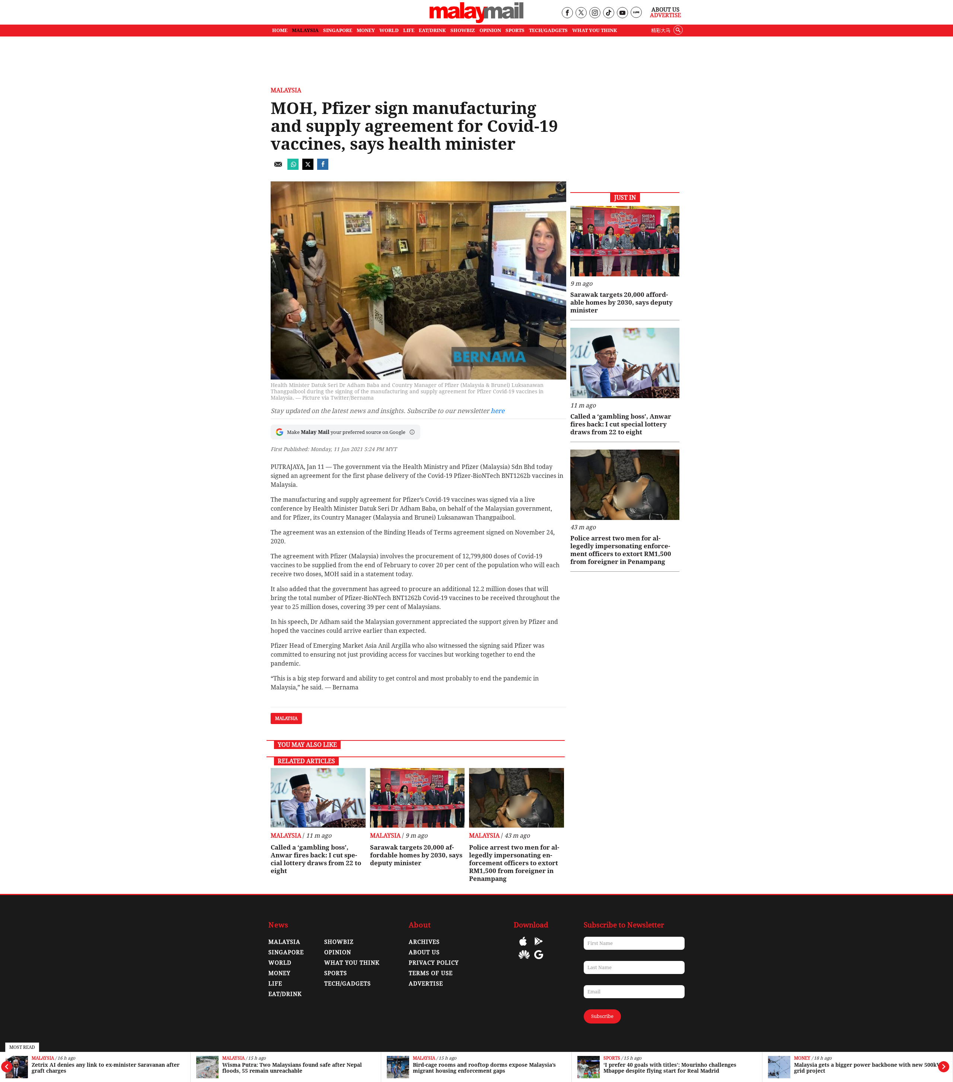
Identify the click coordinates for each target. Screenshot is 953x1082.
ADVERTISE (426, 983)
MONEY (366, 30)
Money (611, 1058)
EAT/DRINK (432, 30)
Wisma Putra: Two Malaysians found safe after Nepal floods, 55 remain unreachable (101, 1068)
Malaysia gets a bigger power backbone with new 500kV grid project (676, 1068)
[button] (412, 432)
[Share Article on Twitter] (307, 167)
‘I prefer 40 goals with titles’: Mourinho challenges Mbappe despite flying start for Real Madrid (479, 1068)
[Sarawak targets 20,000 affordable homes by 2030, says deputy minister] (417, 798)
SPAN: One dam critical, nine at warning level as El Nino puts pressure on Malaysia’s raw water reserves (867, 1068)
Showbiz (339, 942)
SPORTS (515, 30)
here (497, 411)
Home (279, 30)
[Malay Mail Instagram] (595, 13)
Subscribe (602, 1016)
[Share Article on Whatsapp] (293, 167)
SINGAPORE (337, 30)
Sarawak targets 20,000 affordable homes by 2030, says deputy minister (416, 855)
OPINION (490, 30)
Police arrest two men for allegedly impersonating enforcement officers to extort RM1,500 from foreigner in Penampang (514, 863)
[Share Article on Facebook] (322, 167)
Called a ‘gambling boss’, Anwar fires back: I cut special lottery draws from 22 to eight (316, 859)
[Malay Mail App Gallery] (524, 960)
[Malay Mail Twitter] (581, 13)
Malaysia (43, 1058)
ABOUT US (424, 952)
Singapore (286, 952)
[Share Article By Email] (278, 167)
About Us (665, 9)
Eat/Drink (285, 994)
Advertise (665, 15)
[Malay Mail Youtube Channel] (622, 13)
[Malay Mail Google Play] (538, 946)
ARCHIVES (424, 942)
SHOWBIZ (462, 30)
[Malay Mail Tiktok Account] (608, 13)
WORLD (389, 30)
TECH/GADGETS (548, 30)
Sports (421, 1058)
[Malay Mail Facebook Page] (567, 13)
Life (275, 983)
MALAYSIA (305, 30)
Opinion (337, 952)
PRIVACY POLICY (434, 962)
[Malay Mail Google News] (538, 960)
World (279, 962)
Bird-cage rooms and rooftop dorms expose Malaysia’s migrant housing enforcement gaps (293, 1068)
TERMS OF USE (431, 973)
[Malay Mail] (476, 21)
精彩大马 (660, 30)
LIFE (408, 30)
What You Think (594, 30)
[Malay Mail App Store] (523, 946)
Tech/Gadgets (347, 983)
